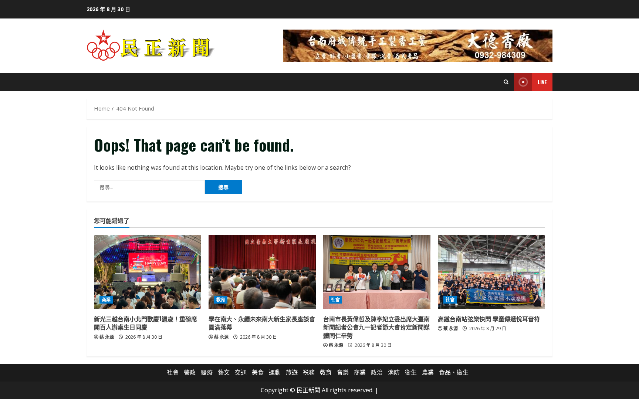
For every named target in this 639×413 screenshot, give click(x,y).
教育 (220, 300)
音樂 (343, 372)
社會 (335, 300)
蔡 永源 (106, 337)
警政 (190, 372)
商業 (106, 300)
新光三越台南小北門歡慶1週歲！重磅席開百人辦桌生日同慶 (145, 322)
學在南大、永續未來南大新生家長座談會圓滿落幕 (262, 322)
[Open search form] (506, 82)
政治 (377, 372)
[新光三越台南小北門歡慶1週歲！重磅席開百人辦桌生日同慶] (147, 272)
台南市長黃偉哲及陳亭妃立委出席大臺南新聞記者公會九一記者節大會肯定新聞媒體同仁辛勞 (376, 327)
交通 (241, 372)
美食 (258, 372)
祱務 (309, 372)
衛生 (411, 372)
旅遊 (292, 372)
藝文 (224, 372)
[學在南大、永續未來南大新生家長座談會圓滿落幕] (262, 272)
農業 (428, 372)
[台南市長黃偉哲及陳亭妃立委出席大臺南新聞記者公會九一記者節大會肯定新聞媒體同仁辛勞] (376, 272)
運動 (275, 372)
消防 (394, 372)
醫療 (207, 372)
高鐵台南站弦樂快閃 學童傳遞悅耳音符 (489, 318)
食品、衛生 (454, 372)
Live (542, 82)
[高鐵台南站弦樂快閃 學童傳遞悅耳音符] (491, 272)
